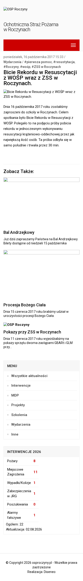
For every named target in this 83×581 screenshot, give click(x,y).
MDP (15, 395)
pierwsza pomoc (39, 62)
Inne (14, 434)
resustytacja (65, 62)
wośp (26, 67)
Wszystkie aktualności (29, 376)
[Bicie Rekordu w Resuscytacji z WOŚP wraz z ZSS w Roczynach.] (41, 96)
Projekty (18, 405)
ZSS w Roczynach (47, 67)
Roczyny (12, 67)
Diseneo (50, 572)
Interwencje (21, 385)
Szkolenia (19, 415)
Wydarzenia (12, 62)
